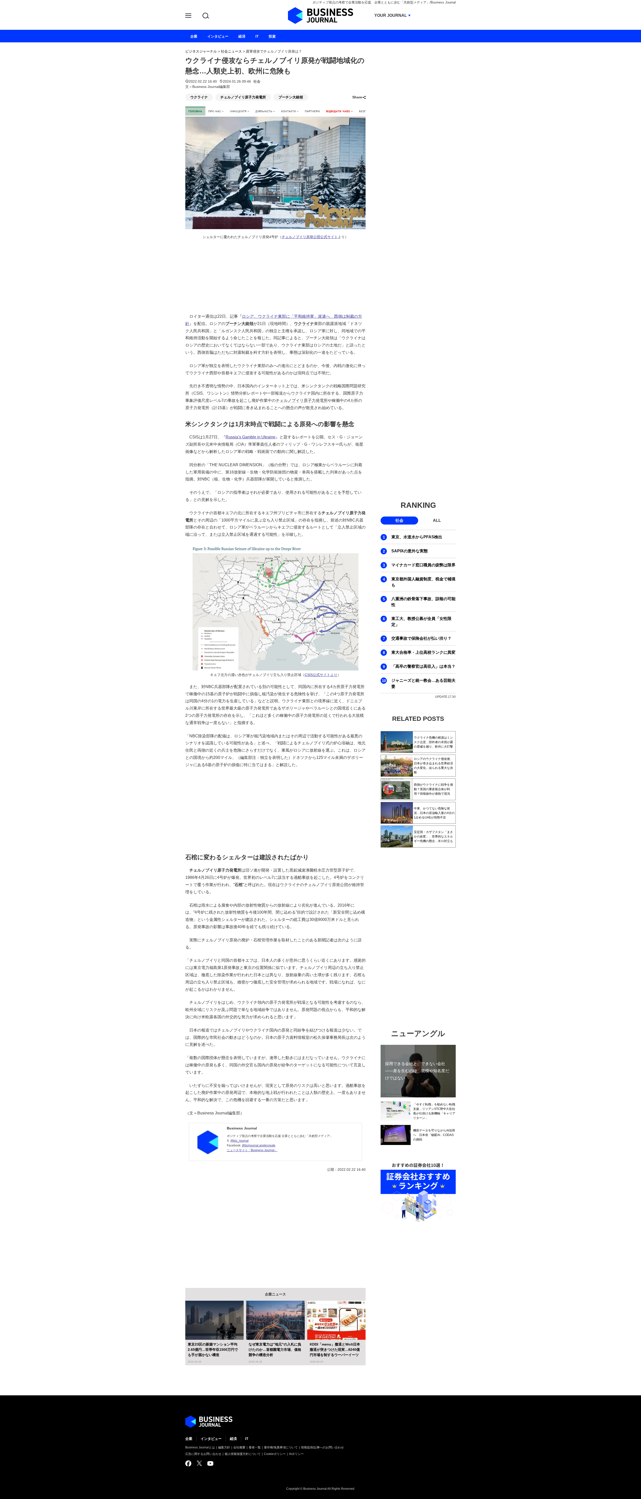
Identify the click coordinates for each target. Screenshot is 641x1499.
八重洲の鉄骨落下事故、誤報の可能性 (423, 602)
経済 (233, 1439)
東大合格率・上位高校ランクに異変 (423, 652)
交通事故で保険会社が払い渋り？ (421, 638)
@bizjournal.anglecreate (258, 1145)
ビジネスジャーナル (201, 51)
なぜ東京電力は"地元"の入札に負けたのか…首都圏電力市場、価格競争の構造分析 (275, 1349)
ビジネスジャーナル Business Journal (320, 15)
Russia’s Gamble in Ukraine (250, 437)
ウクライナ (199, 97)
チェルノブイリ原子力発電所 (243, 97)
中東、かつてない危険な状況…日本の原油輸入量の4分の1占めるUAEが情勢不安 (434, 813)
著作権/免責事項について (281, 1447)
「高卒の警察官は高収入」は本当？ (423, 666)
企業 (188, 1439)
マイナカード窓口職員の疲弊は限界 (423, 565)
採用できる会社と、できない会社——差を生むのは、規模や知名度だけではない (417, 1070)
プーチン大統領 (290, 97)
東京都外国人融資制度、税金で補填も (423, 582)
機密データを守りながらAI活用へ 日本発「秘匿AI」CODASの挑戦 (434, 1135)
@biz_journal (239, 1140)
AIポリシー (296, 1454)
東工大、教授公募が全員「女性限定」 (421, 621)
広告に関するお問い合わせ (203, 1454)
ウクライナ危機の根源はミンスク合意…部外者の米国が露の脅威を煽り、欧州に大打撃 (433, 742)
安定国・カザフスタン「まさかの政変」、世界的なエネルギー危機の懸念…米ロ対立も (433, 836)
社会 (256, 81)
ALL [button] (437, 520)
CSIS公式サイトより (321, 675)
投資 (272, 36)
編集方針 (224, 1447)
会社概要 (239, 1447)
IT (246, 1439)
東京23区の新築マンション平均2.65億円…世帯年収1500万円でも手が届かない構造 (213, 1349)
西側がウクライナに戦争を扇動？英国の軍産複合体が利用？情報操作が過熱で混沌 (433, 789)
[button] (188, 16)
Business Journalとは (200, 1447)
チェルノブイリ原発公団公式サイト (310, 237)
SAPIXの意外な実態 (409, 551)
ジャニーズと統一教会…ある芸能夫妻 (423, 683)
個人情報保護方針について (243, 1454)
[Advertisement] (275, 810)
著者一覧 (255, 1447)
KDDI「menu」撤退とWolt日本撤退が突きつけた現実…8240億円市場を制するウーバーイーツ (335, 1349)
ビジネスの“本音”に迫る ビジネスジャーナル (208, 1422)
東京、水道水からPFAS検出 (416, 537)
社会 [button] (399, 520)
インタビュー (211, 1439)
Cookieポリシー (275, 1454)
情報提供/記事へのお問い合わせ (322, 1447)
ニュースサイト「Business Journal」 (252, 1150)
